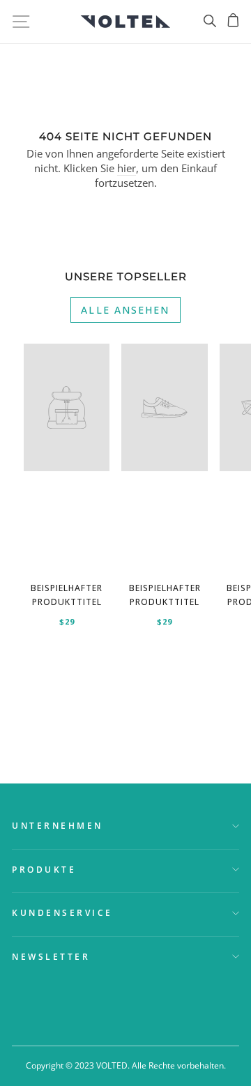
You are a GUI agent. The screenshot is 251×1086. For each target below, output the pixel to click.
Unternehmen (57, 825)
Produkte (44, 869)
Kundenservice (62, 912)
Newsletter (51, 956)
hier (126, 168)
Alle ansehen (125, 309)
